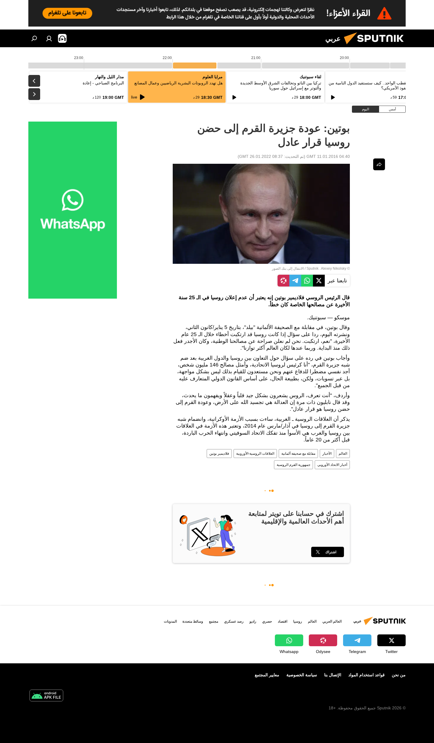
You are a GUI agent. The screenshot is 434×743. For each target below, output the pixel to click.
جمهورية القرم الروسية (293, 465)
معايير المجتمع (267, 674)
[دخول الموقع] (49, 38)
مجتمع (213, 621)
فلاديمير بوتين (219, 453)
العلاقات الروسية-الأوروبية (255, 453)
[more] (379, 164)
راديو (252, 621)
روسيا (297, 621)
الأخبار (327, 453)
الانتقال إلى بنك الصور (288, 268)
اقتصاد (282, 621)
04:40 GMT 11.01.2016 (328, 156)
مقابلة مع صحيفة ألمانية (298, 453)
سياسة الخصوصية (301, 674)
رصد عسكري (234, 621)
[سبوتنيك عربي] (376, 45)
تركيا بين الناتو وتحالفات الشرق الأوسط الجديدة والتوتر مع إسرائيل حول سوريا (280, 85)
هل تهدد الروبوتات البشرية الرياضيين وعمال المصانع (178, 83)
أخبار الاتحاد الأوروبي (332, 465)
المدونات (170, 621)
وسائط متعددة (192, 621)
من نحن (399, 674)
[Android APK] (46, 696)
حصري (267, 621)
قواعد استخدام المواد (366, 674)
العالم (343, 453)
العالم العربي (332, 621)
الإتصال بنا (332, 674)
